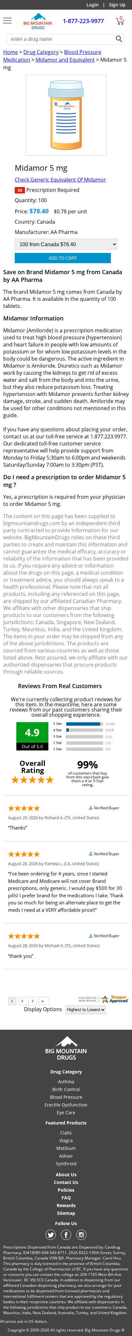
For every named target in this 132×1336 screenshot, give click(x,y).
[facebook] (66, 1238)
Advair (66, 1156)
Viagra (66, 1140)
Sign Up (117, 5)
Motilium (66, 1148)
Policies (66, 1190)
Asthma (66, 1082)
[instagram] (81, 1238)
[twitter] (50, 1238)
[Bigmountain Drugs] (66, 1059)
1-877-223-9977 (83, 21)
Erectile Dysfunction (66, 1105)
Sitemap (66, 1213)
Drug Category (41, 52)
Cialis (66, 1133)
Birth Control (66, 1089)
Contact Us (66, 1182)
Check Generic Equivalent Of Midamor (60, 179)
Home (10, 52)
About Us (66, 1174)
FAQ (66, 1198)
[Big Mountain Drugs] (37, 28)
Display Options (43, 1009)
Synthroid (66, 1164)
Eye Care (66, 1112)
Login (93, 5)
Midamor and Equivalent (65, 59)
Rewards (66, 1205)
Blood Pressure (66, 1097)
